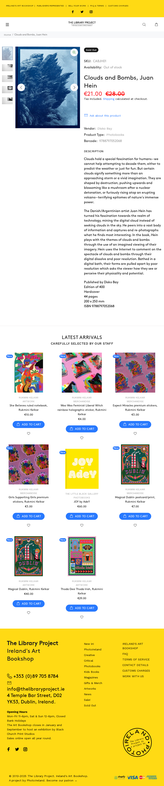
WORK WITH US (133, 676)
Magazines (91, 677)
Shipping (108, 98)
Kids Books (91, 671)
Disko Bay (104, 128)
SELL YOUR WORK (77, 6)
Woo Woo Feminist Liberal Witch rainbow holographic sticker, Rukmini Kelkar (81, 410)
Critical (88, 660)
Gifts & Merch (93, 683)
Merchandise (81, 401)
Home (7, 34)
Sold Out (90, 705)
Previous (21, 87)
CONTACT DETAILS (135, 665)
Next (74, 87)
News (87, 694)
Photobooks (115, 135)
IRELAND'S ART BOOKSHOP (20, 6)
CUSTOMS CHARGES (118, 6)
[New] (28, 373)
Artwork (29, 401)
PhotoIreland (92, 649)
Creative (89, 655)
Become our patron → (61, 780)
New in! (89, 643)
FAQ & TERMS (97, 6)
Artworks (90, 688)
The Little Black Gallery (81, 493)
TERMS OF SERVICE (136, 659)
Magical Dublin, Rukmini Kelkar (28, 589)
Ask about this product (105, 115)
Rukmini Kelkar (28, 397)
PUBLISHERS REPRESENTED (50, 6)
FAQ (125, 653)
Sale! (87, 699)
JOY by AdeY (82, 501)
